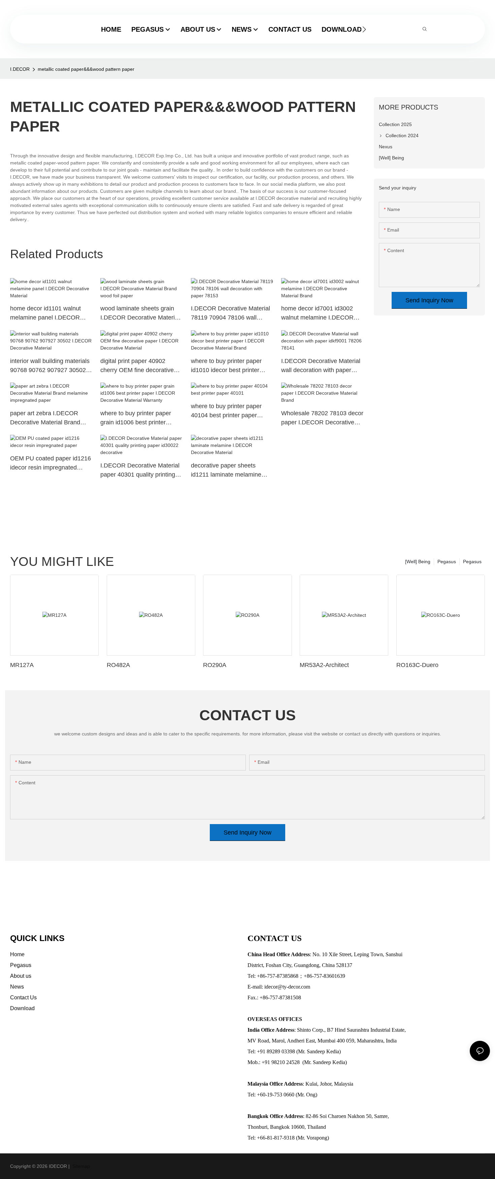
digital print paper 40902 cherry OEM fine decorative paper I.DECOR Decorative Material (137, 366)
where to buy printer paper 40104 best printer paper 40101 (226, 411)
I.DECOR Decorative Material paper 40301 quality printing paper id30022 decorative (139, 470)
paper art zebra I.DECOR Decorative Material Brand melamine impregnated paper (49, 418)
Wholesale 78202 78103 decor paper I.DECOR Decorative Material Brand (322, 418)
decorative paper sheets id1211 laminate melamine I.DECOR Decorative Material (230, 470)
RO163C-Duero (417, 665)
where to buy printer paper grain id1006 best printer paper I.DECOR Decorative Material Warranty (136, 418)
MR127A (22, 665)
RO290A (214, 665)
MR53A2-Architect (324, 665)
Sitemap (80, 1166)
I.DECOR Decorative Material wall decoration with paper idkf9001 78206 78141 (320, 366)
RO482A (118, 665)
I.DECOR (20, 69)
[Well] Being (417, 561)
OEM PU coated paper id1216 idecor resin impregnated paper (50, 463)
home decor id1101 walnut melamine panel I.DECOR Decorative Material (45, 313)
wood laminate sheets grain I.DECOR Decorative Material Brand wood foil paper (139, 313)
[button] (364, 29)
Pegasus (472, 561)
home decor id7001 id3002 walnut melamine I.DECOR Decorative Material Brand (317, 313)
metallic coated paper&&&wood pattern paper (86, 69)
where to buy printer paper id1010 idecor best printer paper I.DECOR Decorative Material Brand (227, 366)
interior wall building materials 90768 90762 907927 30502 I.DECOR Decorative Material (50, 366)
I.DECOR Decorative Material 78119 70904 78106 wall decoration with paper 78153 (230, 313)
